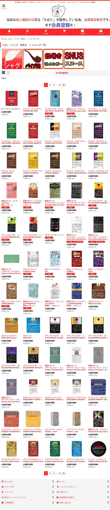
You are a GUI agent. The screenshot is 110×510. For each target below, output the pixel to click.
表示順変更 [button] (63, 73)
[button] (4, 7)
